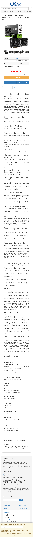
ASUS (17, 58)
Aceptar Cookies (18, 527)
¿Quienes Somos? (22, 508)
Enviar (21, 499)
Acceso (13, 11)
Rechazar (11, 527)
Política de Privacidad (20, 492)
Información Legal (22, 504)
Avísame (17, 77)
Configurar (4, 527)
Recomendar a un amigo (20, 88)
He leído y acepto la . (14, 496)
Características (7, 88)
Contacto (22, 11)
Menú (6, 11)
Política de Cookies (26, 535)
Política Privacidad (7, 505)
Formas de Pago (22, 507)
